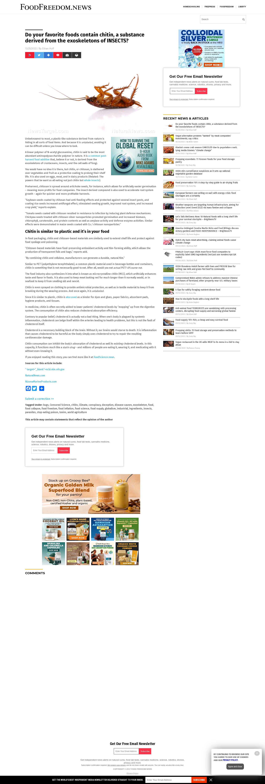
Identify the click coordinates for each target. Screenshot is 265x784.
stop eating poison (47, 412)
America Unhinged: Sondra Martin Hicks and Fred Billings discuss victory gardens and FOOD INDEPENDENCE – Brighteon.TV (207, 229)
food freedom (49, 408)
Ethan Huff (48, 48)
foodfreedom (227, 7)
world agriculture (77, 412)
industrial (122, 408)
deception (107, 404)
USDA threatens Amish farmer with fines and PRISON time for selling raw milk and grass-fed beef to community (205, 267)
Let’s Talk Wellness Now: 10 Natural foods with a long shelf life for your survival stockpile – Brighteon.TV (206, 218)
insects (148, 408)
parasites (30, 412)
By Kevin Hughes (193, 234)
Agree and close (235, 766)
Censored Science (60, 404)
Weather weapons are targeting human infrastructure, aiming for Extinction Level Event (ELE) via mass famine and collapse (207, 206)
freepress (210, 7)
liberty (242, 7)
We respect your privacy (117, 765)
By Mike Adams (193, 211)
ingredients (135, 408)
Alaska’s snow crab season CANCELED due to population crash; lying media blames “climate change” (206, 149)
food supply (97, 408)
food (150, 404)
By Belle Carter (192, 142)
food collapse (32, 408)
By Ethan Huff (191, 130)
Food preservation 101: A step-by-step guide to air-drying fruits (206, 182)
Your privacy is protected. (40, 459)
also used (71, 297)
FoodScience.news (104, 357)
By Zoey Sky (191, 165)
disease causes (123, 404)
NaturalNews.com (35, 375)
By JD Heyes (190, 284)
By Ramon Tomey (193, 348)
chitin (74, 404)
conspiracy (95, 404)
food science (82, 408)
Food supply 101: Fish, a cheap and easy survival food (201, 320)
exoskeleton (140, 404)
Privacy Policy (132, 773)
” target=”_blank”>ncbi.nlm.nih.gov (44, 369)
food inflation (66, 408)
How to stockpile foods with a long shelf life (197, 299)
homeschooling (191, 7)
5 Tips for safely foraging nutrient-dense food (197, 289)
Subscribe (199, 779)
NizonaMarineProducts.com (41, 381)
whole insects (91, 180)
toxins (62, 412)
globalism (110, 408)
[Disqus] (91, 615)
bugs (46, 404)
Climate (83, 404)
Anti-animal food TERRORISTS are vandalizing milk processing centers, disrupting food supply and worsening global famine (205, 309)
